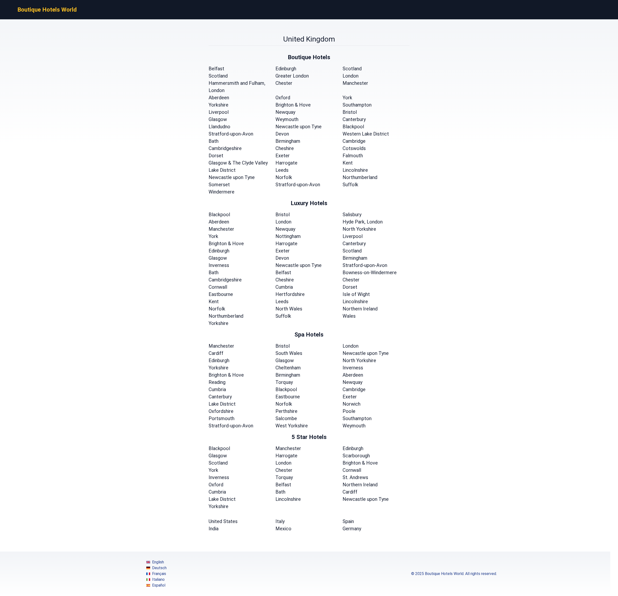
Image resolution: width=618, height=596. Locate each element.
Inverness (219, 265)
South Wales (288, 353)
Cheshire (284, 148)
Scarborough (356, 456)
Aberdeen (219, 98)
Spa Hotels (309, 334)
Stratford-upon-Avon (231, 134)
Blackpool (353, 126)
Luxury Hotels (309, 203)
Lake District (222, 170)
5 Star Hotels (309, 437)
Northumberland (360, 177)
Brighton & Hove (293, 105)
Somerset (219, 184)
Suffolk (350, 184)
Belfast (216, 69)
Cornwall (218, 287)
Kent (348, 163)
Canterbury (354, 119)
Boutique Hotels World (47, 9)
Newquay (285, 112)
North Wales (288, 309)
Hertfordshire (290, 294)
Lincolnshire (355, 170)
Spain (348, 521)
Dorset (216, 155)
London (350, 76)
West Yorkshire (291, 426)
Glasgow (218, 119)
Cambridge (354, 141)
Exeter (282, 155)
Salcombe (286, 418)
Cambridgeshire (225, 148)
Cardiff (216, 353)
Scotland (352, 69)
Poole (349, 411)
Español (158, 585)
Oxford (282, 98)
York (347, 98)
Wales (349, 316)
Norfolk (283, 177)
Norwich (351, 404)
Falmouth (353, 155)
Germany (352, 528)
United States (223, 521)
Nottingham (288, 236)
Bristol (350, 112)
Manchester (355, 83)
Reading (217, 382)
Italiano (158, 579)
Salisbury (352, 214)
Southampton (357, 105)
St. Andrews (355, 477)
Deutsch (159, 568)
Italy (280, 521)
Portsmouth (221, 418)
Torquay (284, 382)
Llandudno (219, 126)
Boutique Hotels (309, 57)
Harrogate (286, 163)
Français (159, 573)
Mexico (283, 528)
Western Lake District (366, 134)
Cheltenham (288, 368)
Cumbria (284, 287)
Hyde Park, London (363, 222)
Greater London (292, 76)
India (213, 528)
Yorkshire (218, 105)
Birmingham (287, 141)
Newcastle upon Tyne (298, 126)
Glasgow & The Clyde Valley (238, 163)
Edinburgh (285, 69)
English (158, 562)
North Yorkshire (359, 229)
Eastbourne (221, 294)
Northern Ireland (360, 309)
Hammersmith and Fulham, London (237, 86)
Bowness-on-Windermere (370, 272)
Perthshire (286, 411)
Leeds (281, 170)
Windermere (221, 192)
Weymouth (286, 119)
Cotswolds (354, 148)
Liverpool (219, 112)
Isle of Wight (356, 294)
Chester (283, 83)
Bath (213, 141)
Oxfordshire (221, 411)
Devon (282, 134)
